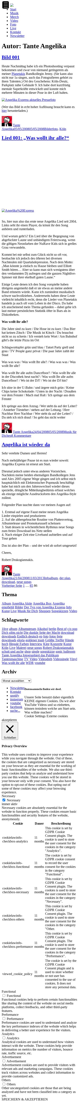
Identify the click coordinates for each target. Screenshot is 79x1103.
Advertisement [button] (11, 1057)
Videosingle (61, 659)
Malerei (21, 647)
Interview (36, 644)
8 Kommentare (21, 435)
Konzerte (56, 644)
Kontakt (15, 32)
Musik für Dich (27, 611)
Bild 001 (11, 57)
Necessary (13, 800)
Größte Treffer (54, 640)
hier (4, 110)
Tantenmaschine (12, 659)
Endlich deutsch (27, 636)
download (8, 582)
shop (27, 651)
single (35, 651)
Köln (62, 129)
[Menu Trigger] (5, 5)
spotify (14, 695)
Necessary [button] (8, 796)
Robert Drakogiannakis (58, 647)
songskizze (47, 651)
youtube (40, 663)
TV (26, 659)
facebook (16, 707)
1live (5, 629)
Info (47, 578)
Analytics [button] (8, 1034)
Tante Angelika (11, 127)
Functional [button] (9, 991)
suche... (15, 710)
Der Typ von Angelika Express (44, 607)
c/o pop (72, 629)
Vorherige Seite (12, 585)
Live (13, 28)
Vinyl (73, 659)
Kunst (6, 611)
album (54, 578)
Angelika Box (42, 603)
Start (13, 9)
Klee (46, 644)
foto (55, 129)
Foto (13, 24)
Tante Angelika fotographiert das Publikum (30, 655)
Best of (62, 629)
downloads (9, 636)
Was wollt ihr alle (13, 663)
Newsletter (17, 36)
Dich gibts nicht (12, 632)
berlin (52, 629)
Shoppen (45, 611)
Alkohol (42, 629)
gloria (21, 640)
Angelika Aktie (22, 603)
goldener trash (34, 640)
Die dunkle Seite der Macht (42, 632)
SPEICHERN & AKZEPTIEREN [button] (25, 1099)
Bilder (48, 129)
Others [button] (6, 1080)
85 (31, 585)
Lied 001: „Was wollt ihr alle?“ (35, 138)
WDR (30, 663)
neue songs (24, 582)
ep (9, 435)
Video (14, 20)
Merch (14, 17)
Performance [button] (10, 1014)
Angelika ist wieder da (26, 444)
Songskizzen (59, 611)
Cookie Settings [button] (35, 716)
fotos (52, 636)
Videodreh (45, 659)
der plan (64, 578)
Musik (14, 13)
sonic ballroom (65, 651)
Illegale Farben (19, 644)
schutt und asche (13, 651)
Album (6, 603)
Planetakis (18, 74)
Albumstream (27, 629)
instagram (16, 699)
